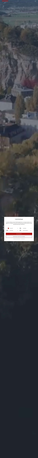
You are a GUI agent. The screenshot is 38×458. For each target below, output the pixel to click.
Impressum (23, 238)
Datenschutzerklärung (16, 238)
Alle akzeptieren (19, 233)
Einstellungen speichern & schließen (19, 236)
